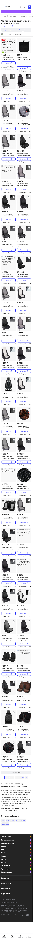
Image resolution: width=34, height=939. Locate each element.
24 (26, 777)
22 (19, 777)
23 (23, 777)
